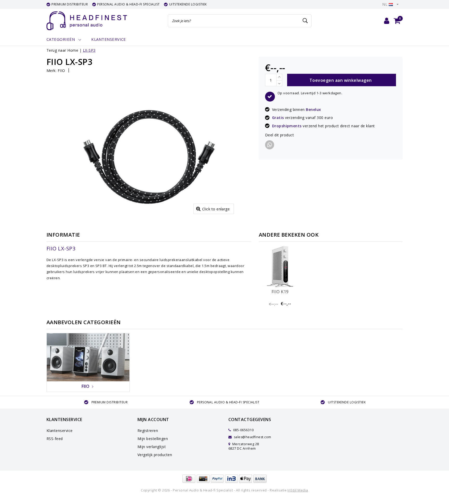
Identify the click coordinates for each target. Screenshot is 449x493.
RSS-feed (55, 438)
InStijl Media (297, 490)
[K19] (280, 266)
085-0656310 (243, 430)
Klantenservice (60, 430)
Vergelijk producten (154, 454)
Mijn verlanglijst (151, 446)
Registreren (147, 430)
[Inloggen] (386, 20)
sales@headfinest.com (252, 437)
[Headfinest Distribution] (87, 21)
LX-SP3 (89, 50)
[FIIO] (88, 357)
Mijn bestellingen (152, 438)
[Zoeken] (305, 20)
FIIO (61, 70)
